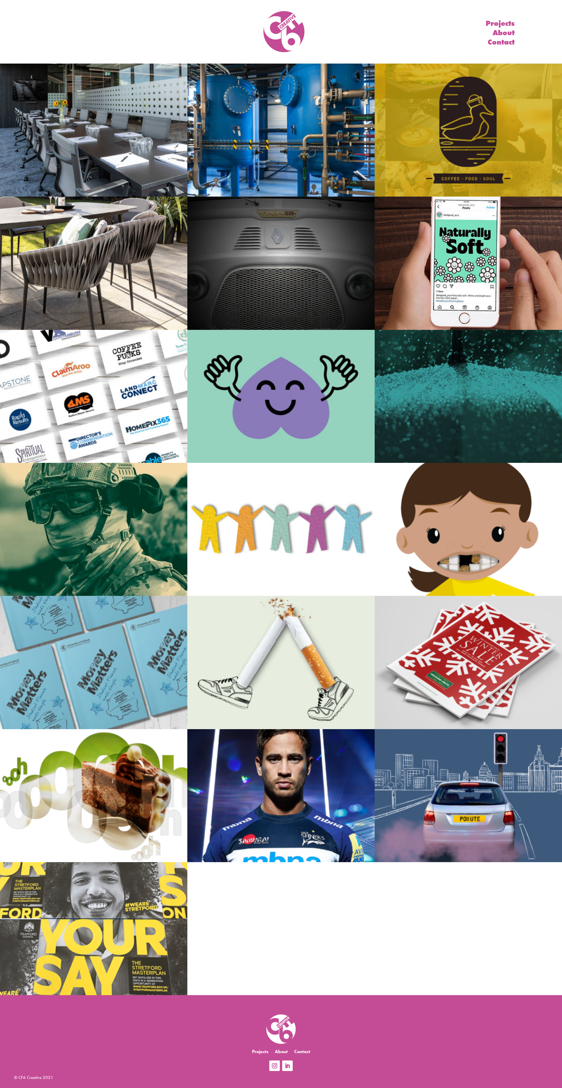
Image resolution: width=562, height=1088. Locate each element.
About (504, 34)
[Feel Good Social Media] (468, 263)
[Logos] (93, 396)
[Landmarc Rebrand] (93, 529)
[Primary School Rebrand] (281, 529)
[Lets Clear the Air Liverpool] (468, 795)
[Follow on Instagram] (274, 1065)
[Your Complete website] (468, 396)
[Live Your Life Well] (281, 662)
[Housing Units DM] (468, 662)
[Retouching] (281, 795)
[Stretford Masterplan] (93, 928)
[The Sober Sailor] (468, 130)
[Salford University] (93, 662)
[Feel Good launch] (281, 396)
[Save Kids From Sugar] (468, 529)
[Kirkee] (281, 130)
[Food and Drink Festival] (93, 795)
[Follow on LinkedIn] (287, 1065)
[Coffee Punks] (281, 263)
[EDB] (93, 130)
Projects (500, 24)
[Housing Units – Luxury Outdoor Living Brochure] (93, 263)
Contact (501, 43)
